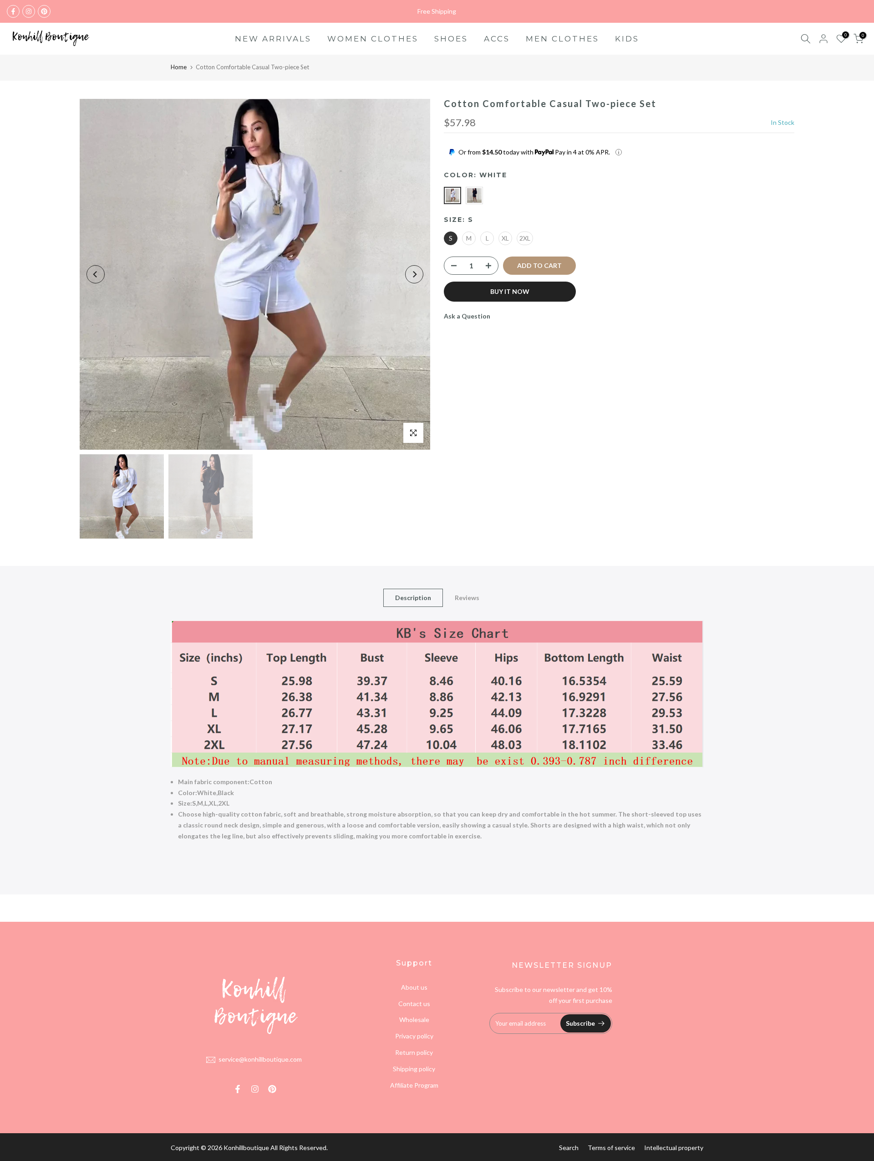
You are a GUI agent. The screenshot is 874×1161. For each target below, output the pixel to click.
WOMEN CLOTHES (372, 38)
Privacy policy (414, 1036)
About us (414, 987)
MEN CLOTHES (562, 38)
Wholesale (414, 1019)
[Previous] (95, 274)
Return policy (414, 1052)
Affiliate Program (414, 1085)
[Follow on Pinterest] (44, 11)
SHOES (451, 38)
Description (413, 597)
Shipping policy (414, 1069)
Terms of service (611, 1147)
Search (569, 1147)
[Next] (414, 274)
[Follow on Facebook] (13, 11)
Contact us (414, 1003)
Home (179, 67)
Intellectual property (673, 1147)
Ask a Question (467, 316)
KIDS (627, 38)
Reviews (467, 597)
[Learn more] (618, 152)
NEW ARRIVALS (273, 38)
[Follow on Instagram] (28, 11)
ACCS (497, 38)
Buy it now (509, 291)
